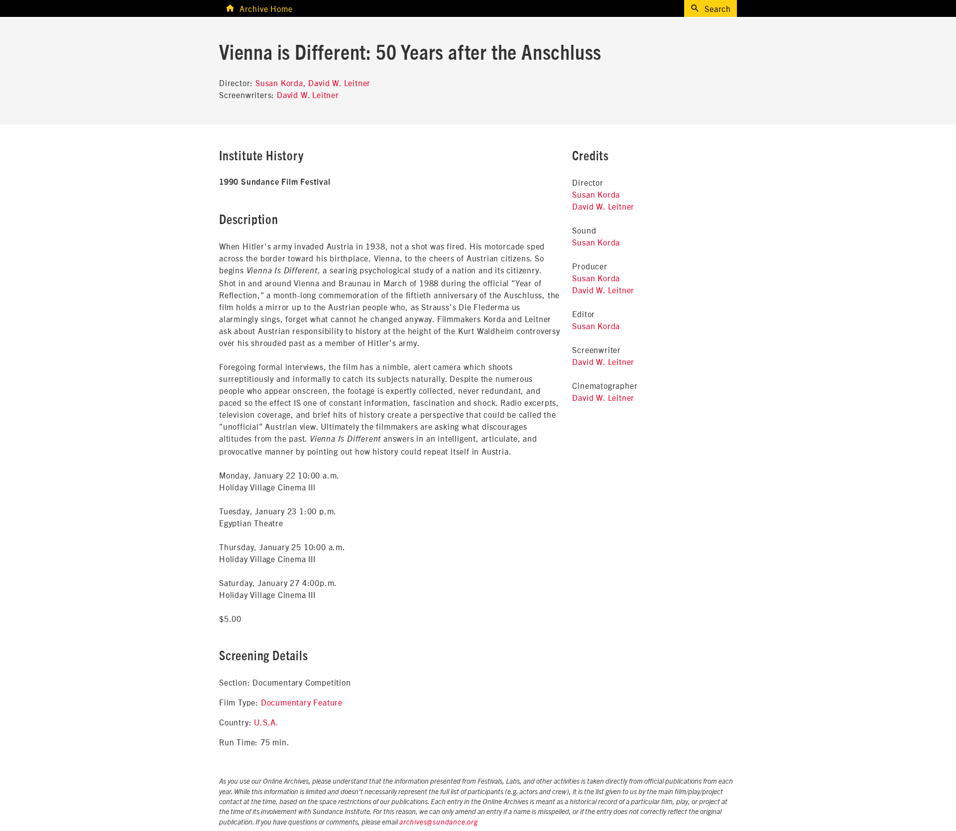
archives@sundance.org (438, 822)
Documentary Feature (302, 702)
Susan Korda (279, 83)
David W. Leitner (339, 83)
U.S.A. (266, 722)
